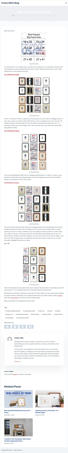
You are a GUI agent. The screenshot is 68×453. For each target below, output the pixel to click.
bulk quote (14, 297)
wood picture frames (22, 318)
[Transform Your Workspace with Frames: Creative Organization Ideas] (18, 427)
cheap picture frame (29, 311)
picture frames (46, 314)
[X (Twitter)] (15, 327)
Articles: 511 (17, 361)
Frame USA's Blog (10, 3)
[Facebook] (7, 327)
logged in (15, 374)
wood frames (9, 318)
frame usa (41, 311)
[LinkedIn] (30, 327)
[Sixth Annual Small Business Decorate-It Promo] (18, 399)
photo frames (35, 314)
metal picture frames (22, 314)
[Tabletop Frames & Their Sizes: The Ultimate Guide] (49, 399)
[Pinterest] (22, 327)
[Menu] (66, 3)
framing (57, 311)
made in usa (9, 314)
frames (49, 311)
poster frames (58, 314)
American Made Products (12, 311)
